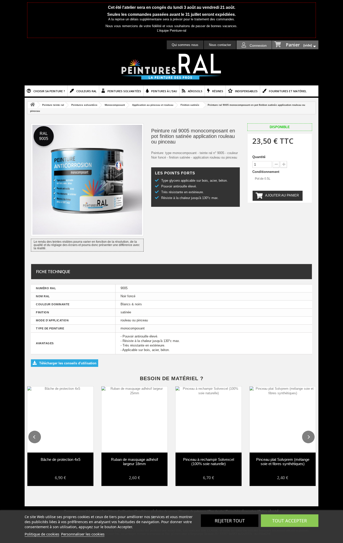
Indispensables (246, 91)
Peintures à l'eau (164, 91)
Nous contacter (220, 45)
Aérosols (195, 91)
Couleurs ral (86, 91)
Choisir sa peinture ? (49, 91)
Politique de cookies (42, 533)
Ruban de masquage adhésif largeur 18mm (134, 461)
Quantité (258, 157)
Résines (217, 91)
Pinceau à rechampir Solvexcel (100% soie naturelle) (208, 461)
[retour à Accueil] (32, 105)
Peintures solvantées (124, 91)
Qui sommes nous (185, 45)
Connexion (258, 45)
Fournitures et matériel (288, 91)
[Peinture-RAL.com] (171, 67)
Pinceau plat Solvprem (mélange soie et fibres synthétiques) (282, 461)
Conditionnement (266, 172)
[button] (34, 437)
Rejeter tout (230, 521)
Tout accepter (289, 521)
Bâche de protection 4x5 (60, 459)
